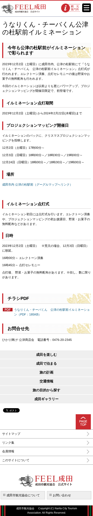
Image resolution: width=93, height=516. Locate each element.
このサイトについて (15, 460)
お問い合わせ (62, 495)
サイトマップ (11, 433)
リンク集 (8, 442)
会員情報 (8, 451)
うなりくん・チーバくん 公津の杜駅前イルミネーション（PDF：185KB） (52, 312)
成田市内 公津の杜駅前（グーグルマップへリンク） (37, 184)
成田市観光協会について (23, 495)
